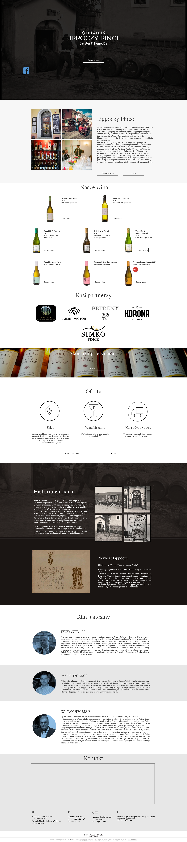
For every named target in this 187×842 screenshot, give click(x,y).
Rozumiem (133, 840)
